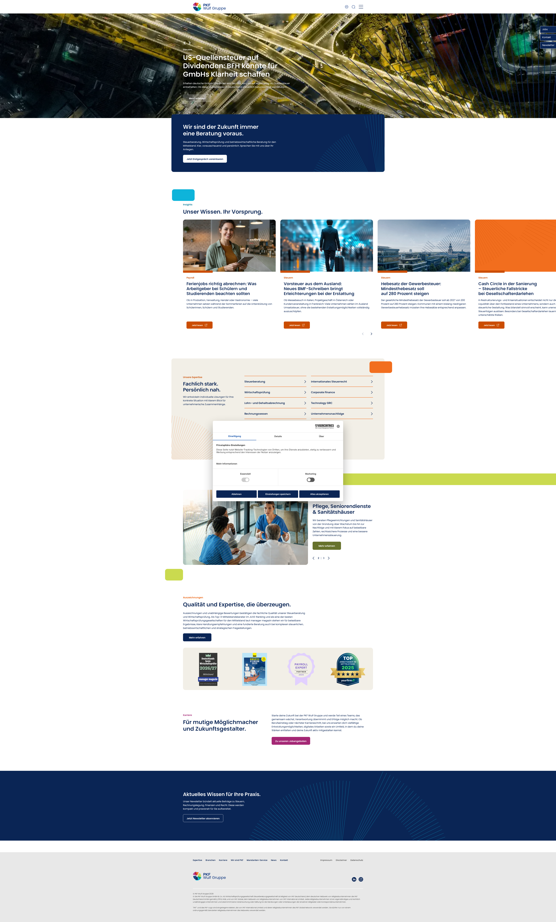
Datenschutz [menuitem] (356, 860)
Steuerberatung (254, 381)
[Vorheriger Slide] (314, 558)
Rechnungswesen (256, 414)
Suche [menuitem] (353, 7)
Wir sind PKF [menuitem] (237, 860)
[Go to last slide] (184, 42)
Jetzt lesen (197, 325)
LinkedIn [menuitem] (354, 879)
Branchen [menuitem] (210, 860)
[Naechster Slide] (327, 558)
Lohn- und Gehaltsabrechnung (264, 403)
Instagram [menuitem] (361, 879)
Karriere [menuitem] (223, 860)
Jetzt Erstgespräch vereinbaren (205, 159)
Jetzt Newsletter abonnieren (203, 818)
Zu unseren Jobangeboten (291, 741)
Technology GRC (321, 403)
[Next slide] (189, 42)
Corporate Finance (323, 392)
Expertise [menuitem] (197, 860)
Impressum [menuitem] (326, 860)
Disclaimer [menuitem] (341, 860)
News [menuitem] (274, 860)
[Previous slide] (363, 334)
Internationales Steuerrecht (329, 381)
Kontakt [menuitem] (284, 860)
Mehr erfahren (197, 98)
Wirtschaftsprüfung (257, 392)
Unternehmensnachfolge (327, 414)
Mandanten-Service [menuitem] (257, 860)
